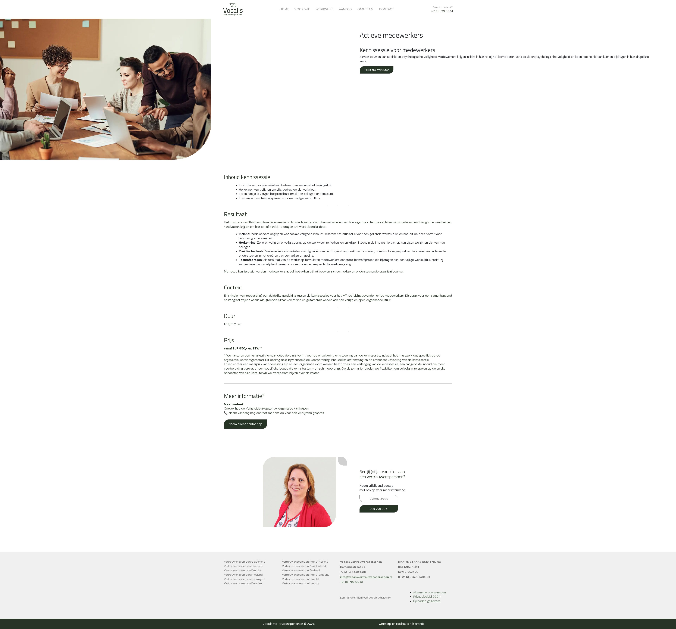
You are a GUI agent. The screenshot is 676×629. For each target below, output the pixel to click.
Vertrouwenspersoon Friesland (243, 575)
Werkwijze (324, 9)
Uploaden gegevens (426, 601)
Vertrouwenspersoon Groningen (244, 579)
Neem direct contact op (245, 424)
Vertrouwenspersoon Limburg (301, 583)
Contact (386, 9)
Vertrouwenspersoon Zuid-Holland (304, 566)
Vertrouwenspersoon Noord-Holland (305, 561)
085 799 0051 (379, 509)
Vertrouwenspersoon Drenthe (243, 570)
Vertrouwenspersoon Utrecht (300, 579)
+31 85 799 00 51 (442, 11)
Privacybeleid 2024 (426, 597)
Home (284, 9)
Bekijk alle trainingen (376, 70)
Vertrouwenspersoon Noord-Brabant (305, 575)
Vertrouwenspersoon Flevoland (244, 583)
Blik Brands (417, 624)
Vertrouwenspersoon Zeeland (301, 570)
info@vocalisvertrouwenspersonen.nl (366, 577)
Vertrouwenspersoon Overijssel (244, 566)
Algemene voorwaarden (429, 592)
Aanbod (345, 9)
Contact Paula (379, 498)
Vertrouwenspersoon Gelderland (244, 561)
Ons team (365, 9)
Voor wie (302, 9)
